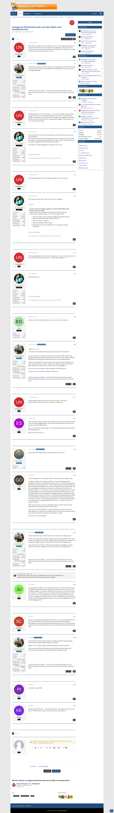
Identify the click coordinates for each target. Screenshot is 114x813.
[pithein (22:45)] (81, 91)
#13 (74, 449)
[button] (32, 766)
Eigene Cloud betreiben (87, 51)
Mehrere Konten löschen (87, 122)
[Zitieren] (74, 57)
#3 (75, 110)
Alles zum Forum (20, 786)
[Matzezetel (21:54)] (83, 91)
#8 (75, 273)
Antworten (56, 771)
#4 (75, 131)
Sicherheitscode (25, 796)
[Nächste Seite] (17, 39)
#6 (75, 196)
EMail (32, 796)
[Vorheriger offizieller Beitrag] (67, 384)
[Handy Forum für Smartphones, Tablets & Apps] (57, 6)
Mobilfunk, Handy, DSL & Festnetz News (50, 158)
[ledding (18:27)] (86, 91)
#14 (74, 475)
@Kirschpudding (32, 178)
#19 (74, 684)
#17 (74, 616)
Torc (82, 34)
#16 (74, 584)
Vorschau (47, 771)
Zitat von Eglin (35, 349)
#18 (74, 637)
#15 (74, 532)
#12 (74, 418)
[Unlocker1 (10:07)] (92, 91)
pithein (82, 42)
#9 (75, 317)
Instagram (16, 796)
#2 (75, 63)
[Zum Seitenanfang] (111, 810)
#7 (75, 252)
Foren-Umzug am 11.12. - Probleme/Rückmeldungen (33, 784)
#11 (74, 397)
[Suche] (101, 14)
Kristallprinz (98, 138)
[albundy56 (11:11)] (89, 91)
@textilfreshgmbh (33, 114)
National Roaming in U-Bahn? (89, 81)
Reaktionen (15, 80)
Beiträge (15, 82)
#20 (74, 705)
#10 (74, 344)
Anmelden (94, 13)
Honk (82, 63)
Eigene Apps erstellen (87, 37)
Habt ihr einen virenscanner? (89, 41)
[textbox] (52, 757)
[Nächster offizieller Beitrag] (69, 97)
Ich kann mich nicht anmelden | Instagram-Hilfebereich (43, 371)
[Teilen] (74, 39)
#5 (75, 175)
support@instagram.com (53, 645)
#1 (75, 42)
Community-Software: (57, 810)
